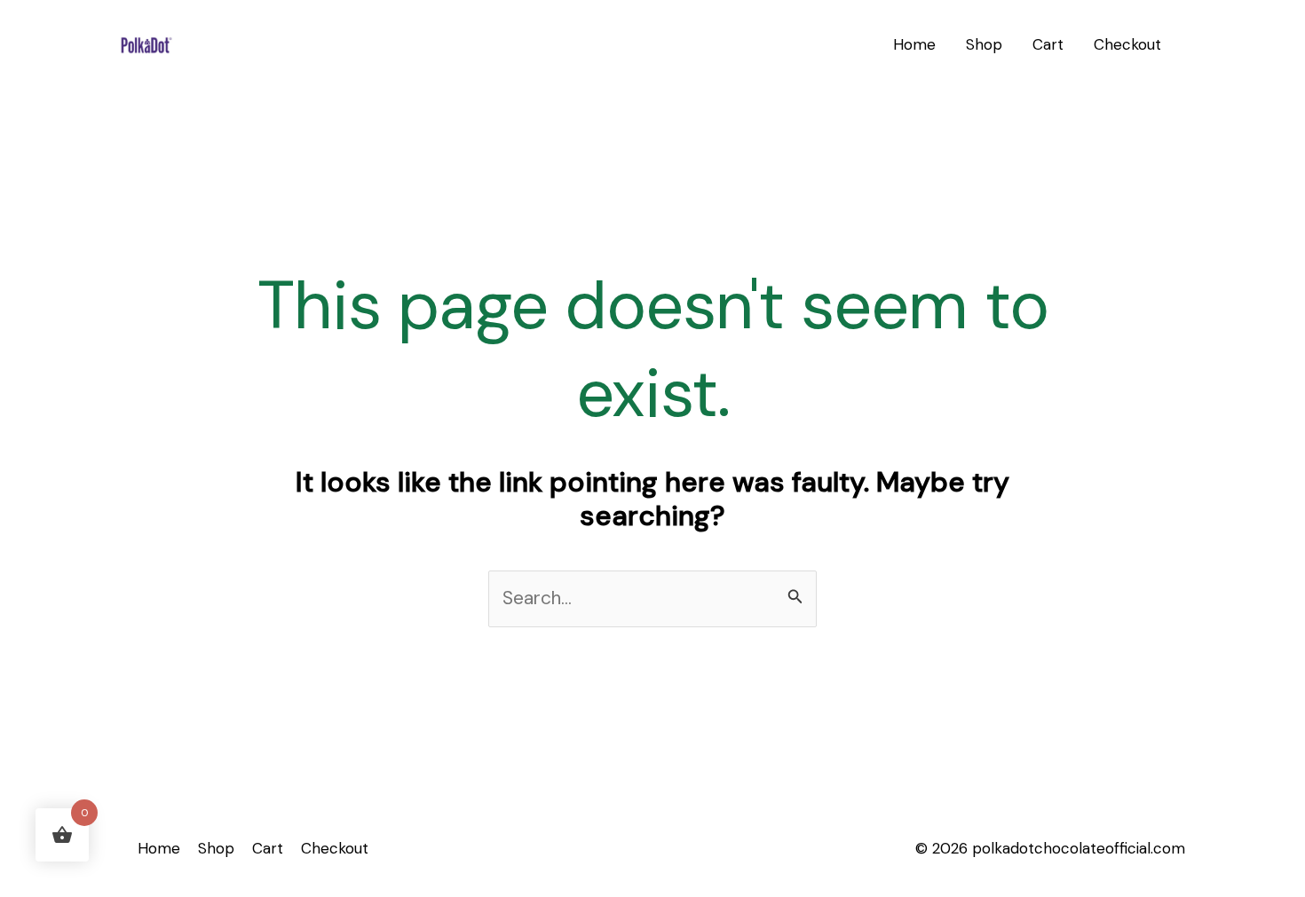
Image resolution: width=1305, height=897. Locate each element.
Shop (984, 44)
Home (914, 44)
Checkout (1127, 44)
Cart (1048, 44)
